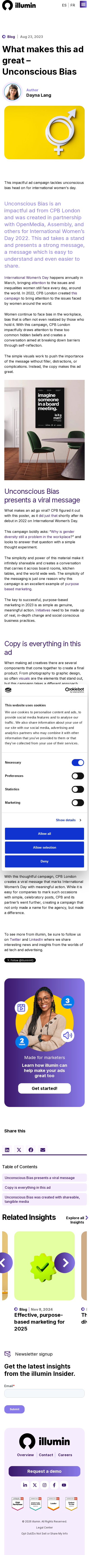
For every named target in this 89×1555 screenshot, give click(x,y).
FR (72, 5)
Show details (66, 820)
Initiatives (42, 610)
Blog (11, 37)
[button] (83, 4)
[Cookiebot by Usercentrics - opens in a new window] (65, 690)
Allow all (44, 833)
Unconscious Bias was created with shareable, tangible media (42, 1199)
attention (39, 283)
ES (64, 5)
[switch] (78, 775)
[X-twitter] (34, 1485)
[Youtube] (64, 1485)
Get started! (44, 1088)
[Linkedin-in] (25, 1485)
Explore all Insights (75, 1220)
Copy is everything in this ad (28, 1187)
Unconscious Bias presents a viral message (40, 1178)
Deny (44, 861)
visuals (24, 678)
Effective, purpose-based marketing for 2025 (39, 1322)
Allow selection (44, 847)
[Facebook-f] (54, 1485)
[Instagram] (44, 1485)
